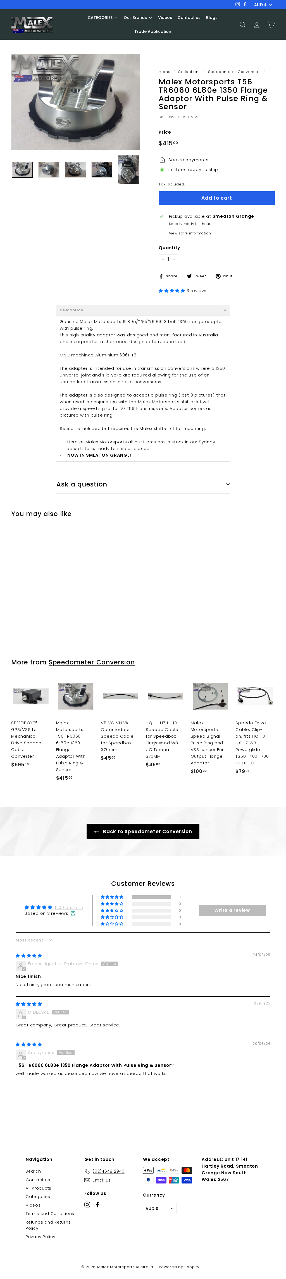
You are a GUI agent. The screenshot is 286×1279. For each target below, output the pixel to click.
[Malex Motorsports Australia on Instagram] (87, 1204)
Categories (38, 1196)
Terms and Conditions (50, 1213)
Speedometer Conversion (234, 71)
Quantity (169, 247)
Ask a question (81, 484)
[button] (173, 291)
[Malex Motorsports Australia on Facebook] (97, 1204)
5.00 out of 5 (69, 907)
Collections (189, 71)
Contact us (38, 1180)
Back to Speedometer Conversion (147, 831)
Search (33, 1171)
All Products (38, 1188)
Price (165, 132)
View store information (190, 233)
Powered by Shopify (179, 1267)
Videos (33, 1205)
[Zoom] (75, 102)
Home (165, 71)
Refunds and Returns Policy (48, 1225)
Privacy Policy (41, 1236)
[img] (29, 955)
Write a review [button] (232, 910)
